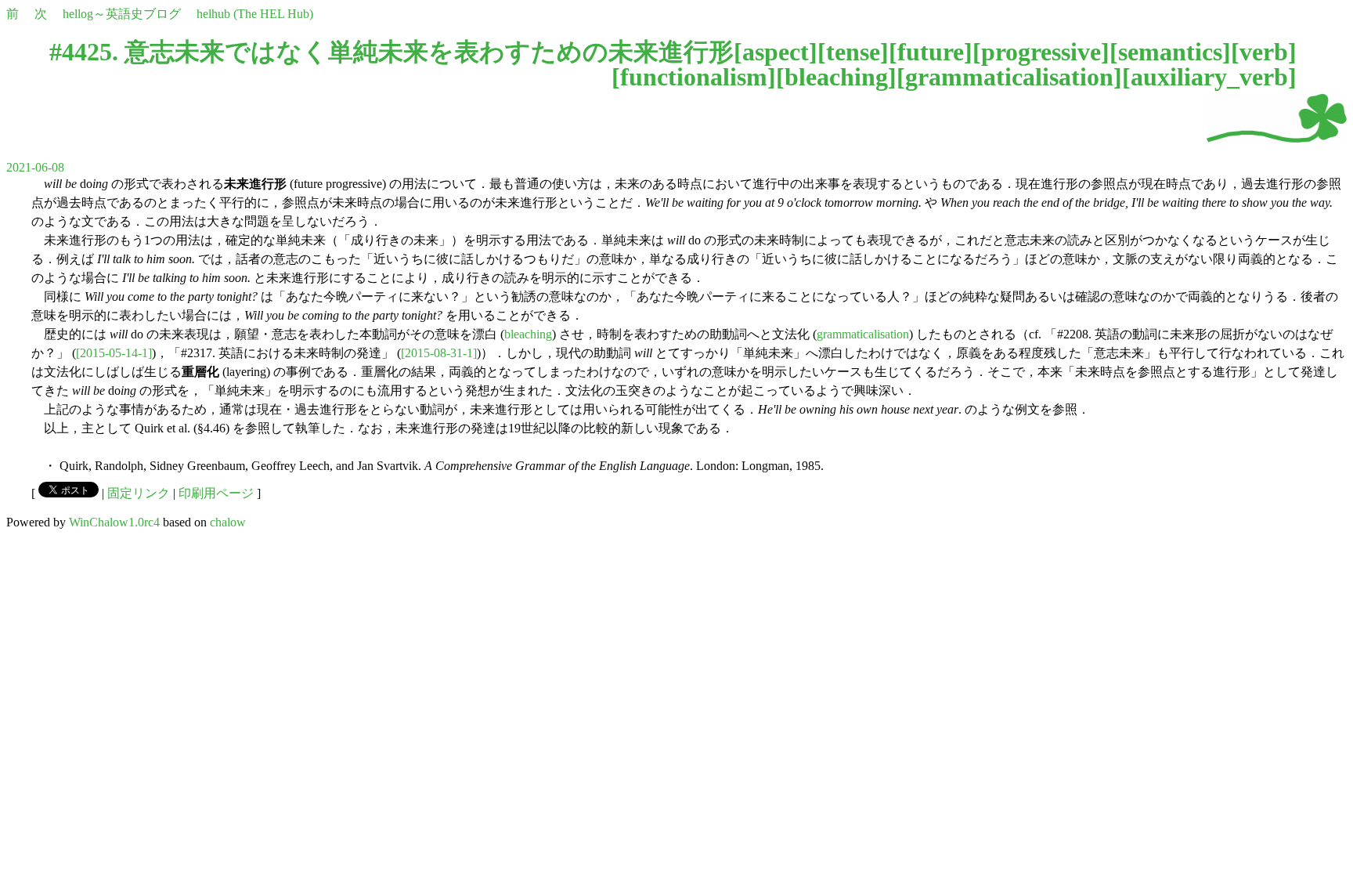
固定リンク (138, 493)
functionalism (693, 77)
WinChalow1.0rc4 (114, 522)
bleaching (836, 77)
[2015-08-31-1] (439, 353)
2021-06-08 (35, 167)
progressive (1041, 52)
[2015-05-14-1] (114, 353)
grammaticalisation (1009, 77)
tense (853, 52)
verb (1263, 52)
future (930, 52)
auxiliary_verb (1209, 77)
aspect (775, 52)
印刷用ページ (216, 493)
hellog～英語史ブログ (122, 13)
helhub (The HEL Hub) (255, 13)
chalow (228, 522)
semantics (1170, 52)
